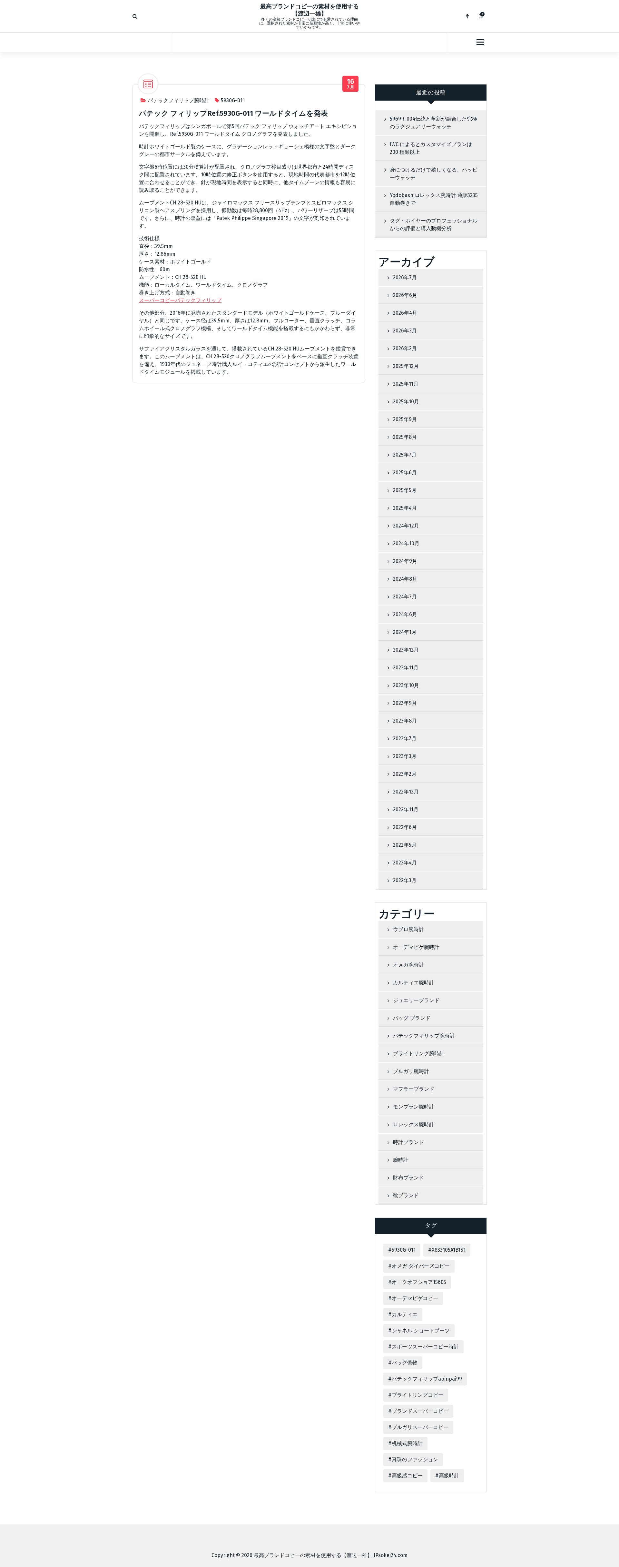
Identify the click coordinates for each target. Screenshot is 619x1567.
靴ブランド (406, 1195)
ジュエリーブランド (416, 1000)
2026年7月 (405, 277)
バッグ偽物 (405, 1363)
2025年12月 (406, 366)
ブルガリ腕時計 (411, 1071)
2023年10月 (406, 685)
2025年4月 (405, 508)
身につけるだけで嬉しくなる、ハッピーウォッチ (433, 174)
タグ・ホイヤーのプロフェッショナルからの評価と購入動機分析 (433, 225)
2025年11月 (405, 384)
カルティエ (405, 1314)
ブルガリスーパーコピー (420, 1427)
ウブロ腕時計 (408, 929)
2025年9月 (405, 419)
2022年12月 (406, 792)
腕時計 (400, 1160)
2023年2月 (405, 774)
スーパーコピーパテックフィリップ (180, 300)
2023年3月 (405, 756)
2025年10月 (406, 402)
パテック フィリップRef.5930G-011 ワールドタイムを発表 (233, 113)
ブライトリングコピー (417, 1395)
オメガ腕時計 (408, 965)
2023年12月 (406, 650)
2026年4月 (405, 313)
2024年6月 (405, 614)
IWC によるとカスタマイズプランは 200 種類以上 (431, 148)
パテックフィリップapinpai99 (427, 1379)
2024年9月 (405, 561)
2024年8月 (405, 579)
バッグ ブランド (411, 1018)
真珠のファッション (415, 1459)
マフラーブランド (413, 1089)
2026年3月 (405, 331)
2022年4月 (405, 863)
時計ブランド (408, 1142)
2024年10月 (406, 543)
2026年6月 (405, 295)
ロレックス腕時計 (413, 1124)
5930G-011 (233, 100)
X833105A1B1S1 (449, 1250)
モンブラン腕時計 (413, 1107)
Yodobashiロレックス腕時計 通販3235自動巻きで (434, 199)
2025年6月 (405, 472)
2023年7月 (405, 738)
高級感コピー (407, 1476)
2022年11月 (405, 809)
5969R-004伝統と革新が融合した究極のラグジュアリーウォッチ (433, 123)
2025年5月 (405, 490)
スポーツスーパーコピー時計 (425, 1347)
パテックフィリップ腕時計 (179, 100)
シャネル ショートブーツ (421, 1330)
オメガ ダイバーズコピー (421, 1266)
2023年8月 (405, 721)
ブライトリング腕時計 (419, 1053)
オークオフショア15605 (419, 1282)
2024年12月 (406, 526)
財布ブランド (408, 1178)
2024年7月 (405, 597)
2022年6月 (405, 827)
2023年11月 (405, 668)
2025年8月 (405, 437)
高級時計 (449, 1476)
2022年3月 (405, 880)
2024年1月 (405, 632)
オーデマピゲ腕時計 (416, 947)
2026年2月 (405, 348)
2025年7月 (405, 455)
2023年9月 (405, 703)
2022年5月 (405, 845)
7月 (351, 84)
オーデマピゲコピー (415, 1298)
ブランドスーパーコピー (420, 1411)
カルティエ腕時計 (413, 983)
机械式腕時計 (407, 1443)
